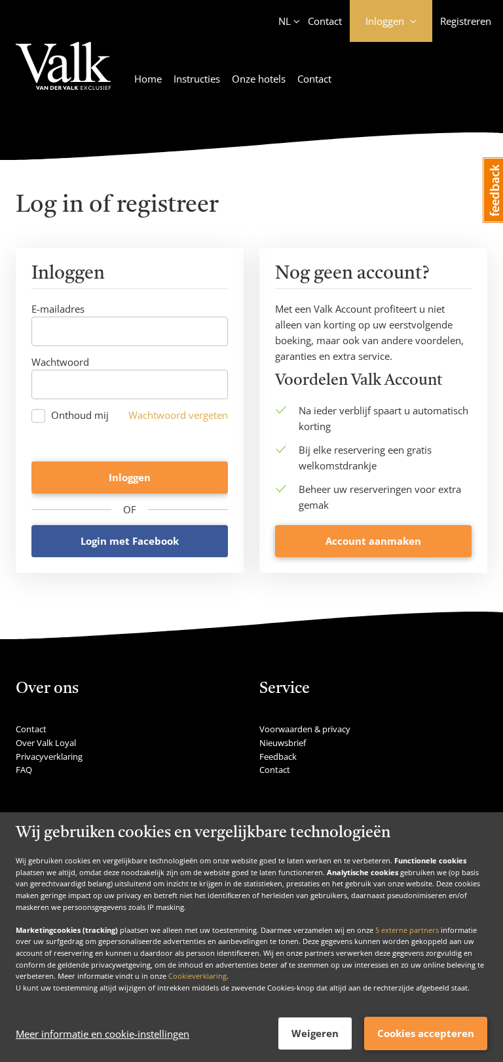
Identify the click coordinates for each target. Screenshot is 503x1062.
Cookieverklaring (197, 976)
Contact (325, 21)
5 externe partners (407, 930)
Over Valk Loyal (46, 743)
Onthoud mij (80, 415)
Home (148, 78)
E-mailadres (57, 308)
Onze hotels (259, 78)
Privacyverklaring (49, 756)
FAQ (24, 770)
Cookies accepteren (425, 1033)
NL (284, 21)
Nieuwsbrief (282, 743)
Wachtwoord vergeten (178, 415)
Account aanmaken (373, 540)
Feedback (278, 756)
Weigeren (315, 1033)
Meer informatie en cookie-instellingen (102, 1033)
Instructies (197, 78)
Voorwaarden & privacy (304, 729)
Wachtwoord (60, 361)
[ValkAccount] (63, 74)
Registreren (465, 21)
